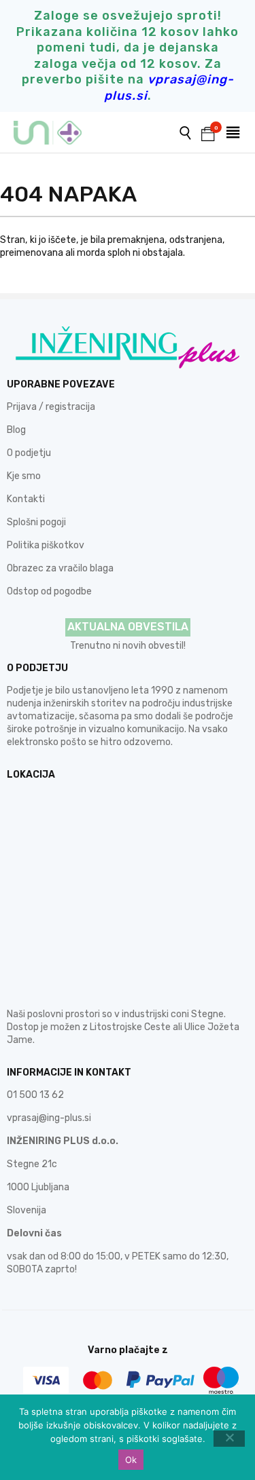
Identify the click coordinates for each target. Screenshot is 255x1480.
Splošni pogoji (36, 522)
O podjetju (29, 453)
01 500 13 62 (35, 1095)
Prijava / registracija (51, 407)
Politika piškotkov (45, 545)
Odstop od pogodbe (49, 591)
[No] (229, 1438)
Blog (16, 430)
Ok (131, 1459)
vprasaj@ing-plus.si (49, 1118)
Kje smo (24, 476)
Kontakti (26, 499)
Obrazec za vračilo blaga (60, 568)
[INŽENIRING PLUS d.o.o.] (56, 133)
